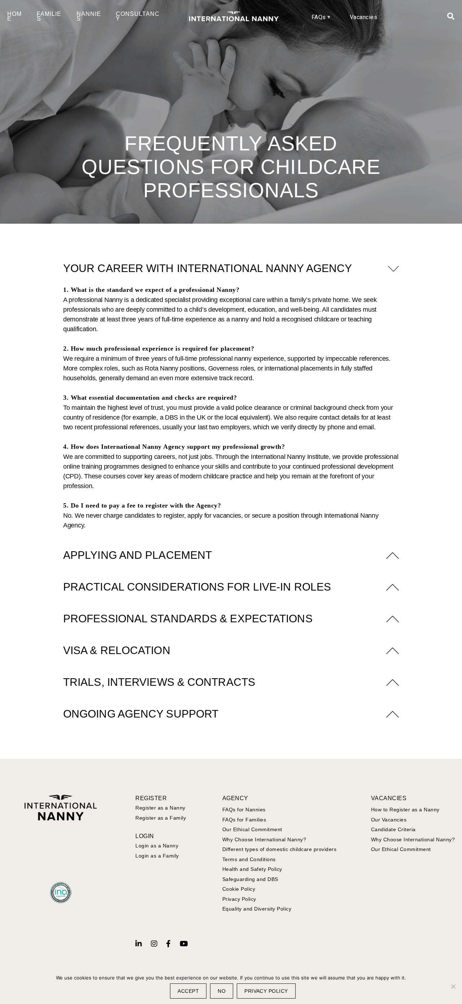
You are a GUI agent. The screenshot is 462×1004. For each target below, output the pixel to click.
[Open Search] (451, 16)
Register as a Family (160, 818)
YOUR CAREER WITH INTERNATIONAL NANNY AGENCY (207, 268)
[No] (453, 986)
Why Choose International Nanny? (264, 839)
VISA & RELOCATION (116, 650)
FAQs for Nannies (244, 809)
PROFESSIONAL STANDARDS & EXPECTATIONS (188, 618)
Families (49, 16)
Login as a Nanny (156, 846)
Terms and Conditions (249, 859)
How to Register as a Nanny (405, 809)
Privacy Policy (239, 899)
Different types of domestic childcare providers (279, 849)
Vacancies (364, 17)
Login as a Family (157, 856)
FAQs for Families (244, 820)
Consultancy (138, 16)
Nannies (89, 16)
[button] (231, 268)
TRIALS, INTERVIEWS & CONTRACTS (159, 682)
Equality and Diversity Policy (257, 909)
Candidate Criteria (393, 829)
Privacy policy (266, 991)
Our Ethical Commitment (252, 829)
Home (14, 16)
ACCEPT (188, 991)
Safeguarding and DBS (250, 879)
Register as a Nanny (160, 808)
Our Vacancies (389, 820)
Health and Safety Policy (252, 869)
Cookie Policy (239, 889)
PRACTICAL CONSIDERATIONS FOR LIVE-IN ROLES (197, 587)
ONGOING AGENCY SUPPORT (140, 714)
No (222, 991)
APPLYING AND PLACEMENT (137, 555)
